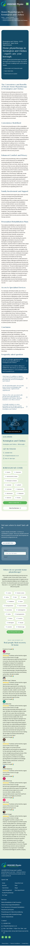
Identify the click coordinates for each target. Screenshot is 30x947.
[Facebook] (2, 937)
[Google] (9, 937)
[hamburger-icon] (27, 4)
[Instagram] (6, 937)
